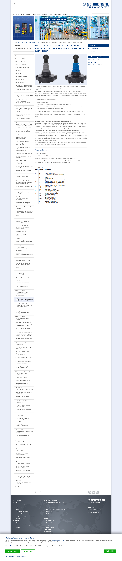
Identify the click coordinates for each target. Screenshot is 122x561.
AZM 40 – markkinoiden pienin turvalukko (23, 348)
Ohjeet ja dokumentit (21, 64)
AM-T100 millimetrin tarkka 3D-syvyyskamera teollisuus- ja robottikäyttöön (23, 221)
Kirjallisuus (48, 513)
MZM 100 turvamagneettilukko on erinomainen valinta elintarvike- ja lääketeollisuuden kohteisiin (24, 324)
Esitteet (17, 486)
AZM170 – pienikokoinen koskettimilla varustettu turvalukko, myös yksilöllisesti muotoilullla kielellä (24, 109)
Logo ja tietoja (49, 525)
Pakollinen (20, 546)
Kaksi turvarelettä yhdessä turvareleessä (22, 414)
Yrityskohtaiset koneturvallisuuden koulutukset (57, 505)
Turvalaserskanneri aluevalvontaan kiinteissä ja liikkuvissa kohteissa (24, 86)
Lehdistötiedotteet (50, 520)
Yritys (22, 14)
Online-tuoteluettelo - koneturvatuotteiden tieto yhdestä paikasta (24, 431)
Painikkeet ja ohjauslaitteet (22, 67)
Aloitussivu (16, 14)
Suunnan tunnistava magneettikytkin (21, 449)
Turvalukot (18, 73)
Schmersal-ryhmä (20, 505)
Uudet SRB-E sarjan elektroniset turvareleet (23, 358)
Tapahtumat (57, 14)
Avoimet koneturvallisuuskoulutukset (55, 502)
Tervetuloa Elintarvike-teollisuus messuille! (23, 157)
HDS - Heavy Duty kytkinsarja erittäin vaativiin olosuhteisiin (23, 384)
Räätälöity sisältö (31, 546)
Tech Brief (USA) (92, 62)
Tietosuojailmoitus (21, 556)
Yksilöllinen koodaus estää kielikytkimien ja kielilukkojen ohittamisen (23, 198)
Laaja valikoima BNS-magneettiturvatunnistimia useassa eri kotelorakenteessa (24, 254)
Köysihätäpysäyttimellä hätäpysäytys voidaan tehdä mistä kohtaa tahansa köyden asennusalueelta (24, 306)
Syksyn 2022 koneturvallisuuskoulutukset (23, 268)
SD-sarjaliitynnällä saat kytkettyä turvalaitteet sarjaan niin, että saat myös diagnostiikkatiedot (24, 182)
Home (14, 42)
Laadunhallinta (19, 513)
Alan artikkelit (49, 511)
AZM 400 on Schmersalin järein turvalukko (23, 329)
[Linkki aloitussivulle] (96, 5)
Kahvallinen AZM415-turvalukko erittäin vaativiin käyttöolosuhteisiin (23, 273)
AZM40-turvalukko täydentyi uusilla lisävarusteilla (24, 167)
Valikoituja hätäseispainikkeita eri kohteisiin (24, 187)
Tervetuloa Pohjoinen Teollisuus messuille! (23, 171)
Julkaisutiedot (10, 556)
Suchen (89, 14)
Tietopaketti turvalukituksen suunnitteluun (22, 343)
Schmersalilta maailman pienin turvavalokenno (23, 458)
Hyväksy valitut (28, 551)
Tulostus (44, 492)
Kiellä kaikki (110, 551)
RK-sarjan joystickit (93, 48)
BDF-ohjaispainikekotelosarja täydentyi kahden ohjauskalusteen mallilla (24, 95)
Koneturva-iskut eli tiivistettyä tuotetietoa (30, 42)
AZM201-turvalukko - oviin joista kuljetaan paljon (23, 406)
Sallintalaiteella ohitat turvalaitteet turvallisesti (24, 393)
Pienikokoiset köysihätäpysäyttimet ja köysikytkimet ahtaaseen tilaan (24, 212)
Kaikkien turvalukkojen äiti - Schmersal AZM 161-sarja (22, 397)
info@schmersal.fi (94, 512)
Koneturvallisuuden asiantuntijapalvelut (55, 509)
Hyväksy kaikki (12, 551)
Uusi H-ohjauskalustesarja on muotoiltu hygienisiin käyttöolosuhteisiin (23, 143)
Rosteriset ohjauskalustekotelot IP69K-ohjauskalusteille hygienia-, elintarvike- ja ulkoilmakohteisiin (24, 334)
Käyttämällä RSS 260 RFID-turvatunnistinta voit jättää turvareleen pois (22, 227)
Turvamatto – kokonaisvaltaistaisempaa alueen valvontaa (24, 482)
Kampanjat (18, 55)
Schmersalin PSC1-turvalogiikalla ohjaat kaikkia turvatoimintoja (24, 264)
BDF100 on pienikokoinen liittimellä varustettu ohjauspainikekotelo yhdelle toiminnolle (23, 102)
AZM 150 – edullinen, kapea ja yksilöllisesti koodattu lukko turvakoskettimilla (23, 353)
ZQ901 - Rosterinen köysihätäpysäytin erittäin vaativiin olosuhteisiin (24, 162)
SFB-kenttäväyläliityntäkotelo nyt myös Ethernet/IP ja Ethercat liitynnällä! (23, 192)
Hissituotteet (19, 53)
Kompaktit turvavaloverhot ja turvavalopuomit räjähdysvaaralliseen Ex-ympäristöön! (23, 248)
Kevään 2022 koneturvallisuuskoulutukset (23, 281)
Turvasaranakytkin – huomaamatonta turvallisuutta (23, 462)
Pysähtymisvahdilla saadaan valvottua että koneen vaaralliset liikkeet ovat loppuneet (24, 312)
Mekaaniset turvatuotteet (22, 61)
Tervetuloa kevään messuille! (23, 277)
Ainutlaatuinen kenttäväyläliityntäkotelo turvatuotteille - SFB (22, 426)
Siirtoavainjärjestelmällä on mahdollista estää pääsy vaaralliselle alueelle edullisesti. (23, 286)
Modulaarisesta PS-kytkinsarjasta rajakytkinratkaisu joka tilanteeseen (24, 373)
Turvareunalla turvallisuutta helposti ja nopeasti (22, 467)
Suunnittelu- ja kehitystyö (22, 511)
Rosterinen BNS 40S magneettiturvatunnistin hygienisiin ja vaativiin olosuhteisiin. (22, 233)
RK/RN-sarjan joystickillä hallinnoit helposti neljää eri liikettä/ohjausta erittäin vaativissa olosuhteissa (61, 42)
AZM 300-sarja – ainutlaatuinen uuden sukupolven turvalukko (23, 445)
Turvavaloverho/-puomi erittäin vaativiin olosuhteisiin (23, 471)
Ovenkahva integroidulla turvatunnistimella (22, 454)
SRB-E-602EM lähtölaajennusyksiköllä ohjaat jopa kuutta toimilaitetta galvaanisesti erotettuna (24, 241)
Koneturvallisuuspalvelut (40, 14)
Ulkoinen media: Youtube (59, 546)
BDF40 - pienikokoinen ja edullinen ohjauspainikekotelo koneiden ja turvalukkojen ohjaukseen (23, 132)
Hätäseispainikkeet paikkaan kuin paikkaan (24, 410)
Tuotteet (28, 14)
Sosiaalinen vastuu (20, 518)
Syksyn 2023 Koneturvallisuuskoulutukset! (23, 216)
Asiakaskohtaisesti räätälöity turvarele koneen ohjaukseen (23, 203)
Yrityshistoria (19, 507)
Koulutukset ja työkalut (21, 58)
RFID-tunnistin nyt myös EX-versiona (22, 436)
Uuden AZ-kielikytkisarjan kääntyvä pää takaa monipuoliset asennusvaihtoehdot (24, 149)
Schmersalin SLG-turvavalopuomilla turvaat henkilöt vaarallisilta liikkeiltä (24, 318)
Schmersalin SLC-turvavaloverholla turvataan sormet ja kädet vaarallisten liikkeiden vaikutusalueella (24, 293)
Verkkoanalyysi (44, 546)
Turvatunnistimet (20, 79)
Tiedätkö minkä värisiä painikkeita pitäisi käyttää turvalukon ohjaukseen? (24, 176)
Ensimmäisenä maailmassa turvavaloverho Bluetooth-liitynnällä (22, 420)
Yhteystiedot (66, 14)
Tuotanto (18, 509)
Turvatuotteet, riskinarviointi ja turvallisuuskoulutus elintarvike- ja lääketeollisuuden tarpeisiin (24, 476)
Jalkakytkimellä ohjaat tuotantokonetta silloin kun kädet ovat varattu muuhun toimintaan (24, 379)
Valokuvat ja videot (50, 527)
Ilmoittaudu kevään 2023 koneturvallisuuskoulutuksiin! (23, 259)
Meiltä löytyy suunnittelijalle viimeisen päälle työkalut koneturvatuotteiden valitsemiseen (24, 367)
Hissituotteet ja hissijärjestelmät (24, 153)
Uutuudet (17, 45)
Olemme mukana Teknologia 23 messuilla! (23, 207)
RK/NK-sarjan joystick (93, 59)
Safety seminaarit (50, 507)
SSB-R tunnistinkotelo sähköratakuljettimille (21, 138)
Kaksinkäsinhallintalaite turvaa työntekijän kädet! (23, 401)
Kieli (17, 4)
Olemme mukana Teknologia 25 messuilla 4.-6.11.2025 (23, 90)
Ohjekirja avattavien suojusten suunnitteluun (23, 114)
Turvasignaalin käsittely (21, 76)
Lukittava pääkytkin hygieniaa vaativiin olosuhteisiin (23, 119)
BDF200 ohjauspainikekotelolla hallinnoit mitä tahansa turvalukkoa (24, 388)
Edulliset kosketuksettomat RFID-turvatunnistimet (24, 440)
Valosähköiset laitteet (21, 82)
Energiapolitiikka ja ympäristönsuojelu (25, 516)
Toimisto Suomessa (51, 534)
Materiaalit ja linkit (50, 516)
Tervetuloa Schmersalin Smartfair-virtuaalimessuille (24, 339)
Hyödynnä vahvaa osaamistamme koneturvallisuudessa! (24, 362)
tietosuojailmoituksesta (58, 540)
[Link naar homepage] (97, 501)
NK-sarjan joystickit (93, 51)
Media (50, 14)
